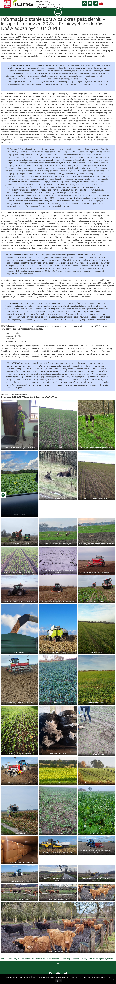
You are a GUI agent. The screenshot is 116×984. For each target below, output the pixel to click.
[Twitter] (95, 3)
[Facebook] (84, 3)
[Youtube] (90, 3)
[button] (3, 495)
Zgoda (58, 981)
